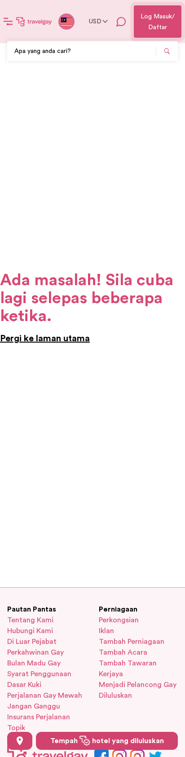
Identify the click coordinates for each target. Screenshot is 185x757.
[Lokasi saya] (19, 741)
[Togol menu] (8, 21)
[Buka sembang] (121, 21)
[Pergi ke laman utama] (34, 21)
